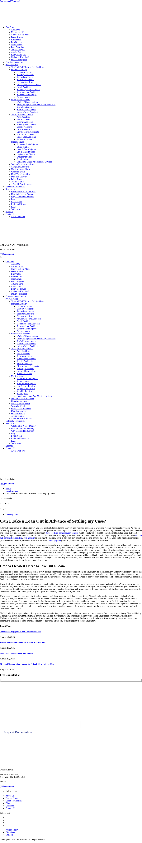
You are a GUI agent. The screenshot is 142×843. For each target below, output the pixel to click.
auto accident (29, 538)
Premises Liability (19, 69)
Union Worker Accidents (27, 112)
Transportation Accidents (22, 114)
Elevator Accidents (25, 82)
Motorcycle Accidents (26, 124)
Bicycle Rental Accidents (28, 132)
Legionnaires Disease (26, 154)
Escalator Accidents (25, 79)
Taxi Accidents (23, 119)
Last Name (5, 696)
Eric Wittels (16, 39)
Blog (13, 199)
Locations (10, 806)
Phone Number (6, 715)
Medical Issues (17, 142)
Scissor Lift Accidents (26, 109)
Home (8, 488)
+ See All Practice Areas (21, 184)
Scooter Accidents (24, 127)
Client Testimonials (14, 801)
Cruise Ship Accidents (26, 137)
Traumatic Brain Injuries (27, 144)
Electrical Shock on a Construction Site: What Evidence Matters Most (27, 664)
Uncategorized (12, 491)
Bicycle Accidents (24, 129)
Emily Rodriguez (18, 54)
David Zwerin (17, 37)
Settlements (16, 209)
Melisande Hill (17, 32)
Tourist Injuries (17, 182)
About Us (15, 30)
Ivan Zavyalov (17, 47)
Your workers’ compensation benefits (62, 533)
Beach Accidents (24, 87)
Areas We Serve (18, 216)
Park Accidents (23, 97)
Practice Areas (12, 64)
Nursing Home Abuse (20, 169)
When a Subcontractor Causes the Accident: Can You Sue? (22, 642)
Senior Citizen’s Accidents (22, 164)
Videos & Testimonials (15, 186)
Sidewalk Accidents (25, 77)
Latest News (16, 201)
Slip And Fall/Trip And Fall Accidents (27, 67)
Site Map (9, 835)
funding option (54, 540)
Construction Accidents (16, 62)
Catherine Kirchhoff (20, 57)
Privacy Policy (12, 830)
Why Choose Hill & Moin (22, 196)
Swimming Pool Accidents (28, 89)
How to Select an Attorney (22, 194)
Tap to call (16, 1)
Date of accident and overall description (17, 727)
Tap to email (5, 1)
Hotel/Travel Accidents (21, 174)
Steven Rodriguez (19, 59)
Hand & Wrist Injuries (26, 149)
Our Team (10, 27)
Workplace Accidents (20, 99)
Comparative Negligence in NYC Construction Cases (20, 632)
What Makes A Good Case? (23, 191)
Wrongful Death (18, 172)
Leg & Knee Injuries (26, 152)
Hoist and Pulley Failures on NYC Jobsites (16, 653)
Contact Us (10, 214)
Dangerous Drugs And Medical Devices (34, 162)
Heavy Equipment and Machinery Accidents (36, 104)
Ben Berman (16, 42)
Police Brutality (18, 179)
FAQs (13, 206)
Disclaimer (10, 832)
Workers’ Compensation (27, 102)
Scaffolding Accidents (26, 107)
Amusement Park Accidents (29, 84)
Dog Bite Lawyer (18, 177)
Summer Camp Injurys (26, 94)
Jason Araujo (16, 44)
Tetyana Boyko (18, 49)
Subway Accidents (25, 122)
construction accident (13, 538)
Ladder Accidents (24, 72)
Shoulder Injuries (24, 157)
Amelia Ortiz (16, 52)
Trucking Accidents (25, 134)
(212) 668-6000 (7, 254)
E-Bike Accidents (24, 139)
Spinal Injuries (23, 147)
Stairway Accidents (25, 74)
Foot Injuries (22, 159)
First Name (5, 687)
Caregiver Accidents (20, 167)
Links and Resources (20, 204)
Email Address (6, 706)
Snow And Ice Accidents (27, 92)
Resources (10, 189)
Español (9, 211)
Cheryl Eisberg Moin (20, 34)
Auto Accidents (23, 117)
